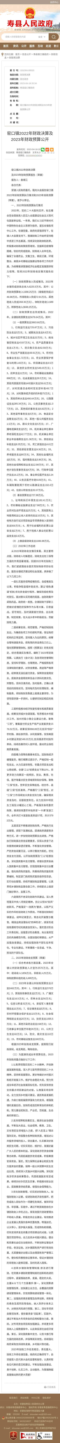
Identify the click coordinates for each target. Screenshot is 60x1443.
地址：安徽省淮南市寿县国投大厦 (29, 1411)
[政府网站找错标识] (28, 1435)
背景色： (22, 155)
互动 (40, 46)
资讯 (15, 46)
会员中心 (54, 2)
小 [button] (52, 152)
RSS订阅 (35, 1398)
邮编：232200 (13, 1414)
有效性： (15, 101)
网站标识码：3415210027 (19, 1421)
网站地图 (24, 1398)
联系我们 (13, 1398)
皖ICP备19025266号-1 (47, 1418)
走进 (48, 46)
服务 (32, 46)
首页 (5, 46)
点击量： (15, 114)
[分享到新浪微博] (47, 149)
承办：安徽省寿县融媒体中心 (13, 1407)
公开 (24, 46)
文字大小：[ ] (43, 152)
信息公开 (26, 54)
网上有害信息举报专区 (46, 1428)
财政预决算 (14, 57)
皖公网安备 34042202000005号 (20, 1418)
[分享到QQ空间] (52, 149)
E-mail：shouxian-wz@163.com (36, 1414)
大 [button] (45, 152)
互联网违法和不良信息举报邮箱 (30, 1424)
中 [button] (48, 152)
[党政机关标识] (13, 1435)
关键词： (15, 122)
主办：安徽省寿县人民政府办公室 (29, 1404)
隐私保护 (47, 1398)
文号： (15, 118)
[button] (27, 155)
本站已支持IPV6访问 (43, 1421)
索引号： (15, 70)
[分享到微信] (43, 149)
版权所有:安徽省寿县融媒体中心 (43, 1407)
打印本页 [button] (51, 1387)
